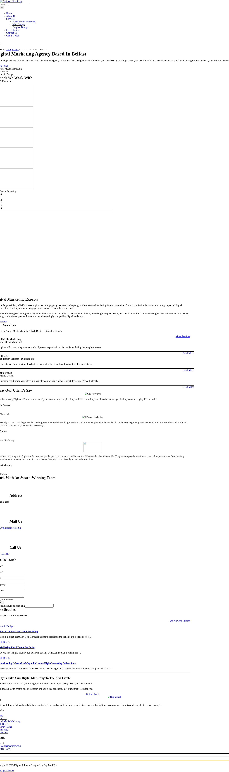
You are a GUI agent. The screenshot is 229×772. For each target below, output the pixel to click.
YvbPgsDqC (12, 49)
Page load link (7, 770)
